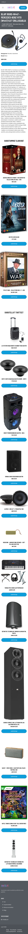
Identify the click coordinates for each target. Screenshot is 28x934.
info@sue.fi (4, 2)
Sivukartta (19, 931)
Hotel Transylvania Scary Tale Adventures (14, 823)
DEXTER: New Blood (14, 237)
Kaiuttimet (15, 53)
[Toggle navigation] (3, 7)
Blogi (5, 910)
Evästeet (19, 929)
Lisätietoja (14, 64)
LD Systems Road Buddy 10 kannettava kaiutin (14, 346)
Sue (5, 902)
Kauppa (23, 7)
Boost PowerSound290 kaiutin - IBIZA (14, 433)
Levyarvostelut (7, 904)
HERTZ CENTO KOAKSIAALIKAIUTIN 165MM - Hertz (14, 379)
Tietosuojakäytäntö (11, 931)
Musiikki (10, 53)
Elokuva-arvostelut (8, 907)
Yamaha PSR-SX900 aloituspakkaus (14, 588)
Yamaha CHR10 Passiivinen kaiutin (14, 476)
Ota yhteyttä (13, 929)
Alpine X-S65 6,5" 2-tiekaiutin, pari (14, 509)
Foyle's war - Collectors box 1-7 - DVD (14, 290)
